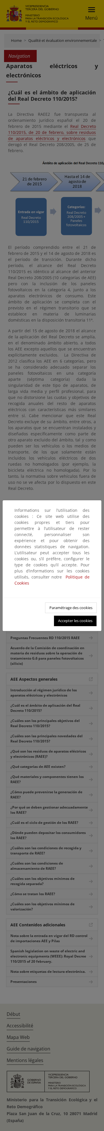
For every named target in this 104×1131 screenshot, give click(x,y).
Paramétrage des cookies (70, 607)
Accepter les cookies (75, 620)
